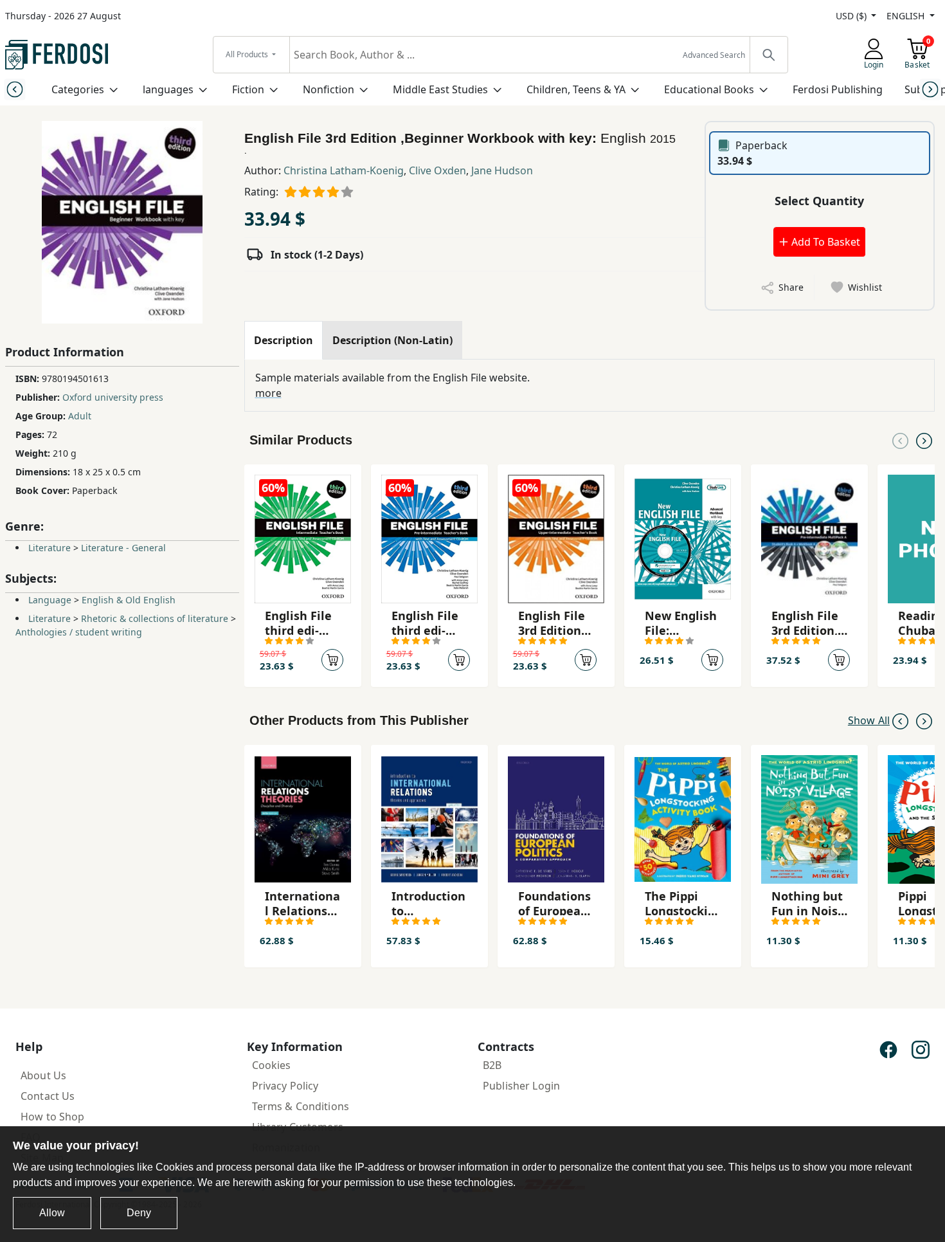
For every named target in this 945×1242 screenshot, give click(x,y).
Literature (49, 548)
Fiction (248, 89)
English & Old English (129, 600)
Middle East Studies (440, 89)
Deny (139, 1212)
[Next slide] (930, 89)
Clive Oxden (437, 170)
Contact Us (48, 1096)
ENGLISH (907, 16)
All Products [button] (248, 54)
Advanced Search (714, 55)
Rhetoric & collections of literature (154, 618)
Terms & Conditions (301, 1106)
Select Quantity (819, 200)
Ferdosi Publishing (838, 89)
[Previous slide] (14, 89)
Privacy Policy (285, 1086)
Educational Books (709, 89)
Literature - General (123, 548)
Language (49, 600)
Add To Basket (824, 242)
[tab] (283, 340)
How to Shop (53, 1117)
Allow (52, 1212)
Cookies (271, 1065)
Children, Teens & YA (576, 89)
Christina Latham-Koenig (344, 170)
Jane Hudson (502, 170)
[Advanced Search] (768, 54)
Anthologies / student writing (78, 632)
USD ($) (852, 16)
